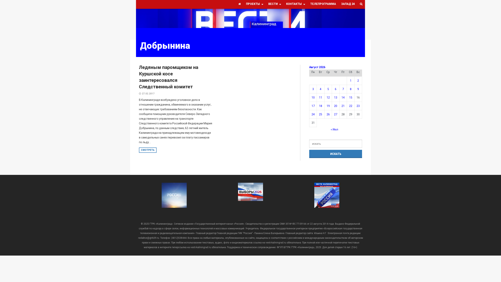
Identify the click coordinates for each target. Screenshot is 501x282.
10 (313, 97)
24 (313, 114)
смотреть (148, 150)
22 (350, 106)
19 (328, 106)
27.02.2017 (148, 93)
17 (313, 106)
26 (328, 114)
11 (320, 97)
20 (335, 106)
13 (335, 97)
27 (335, 114)
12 (328, 97)
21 (343, 106)
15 (350, 97)
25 (320, 114)
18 (320, 106)
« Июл (334, 129)
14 (343, 97)
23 (358, 106)
